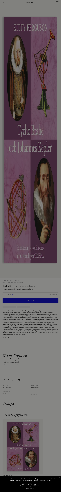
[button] (30, 488)
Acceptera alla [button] (26, 484)
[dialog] (30, 246)
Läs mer (49, 480)
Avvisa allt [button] (37, 484)
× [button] (59, 477)
